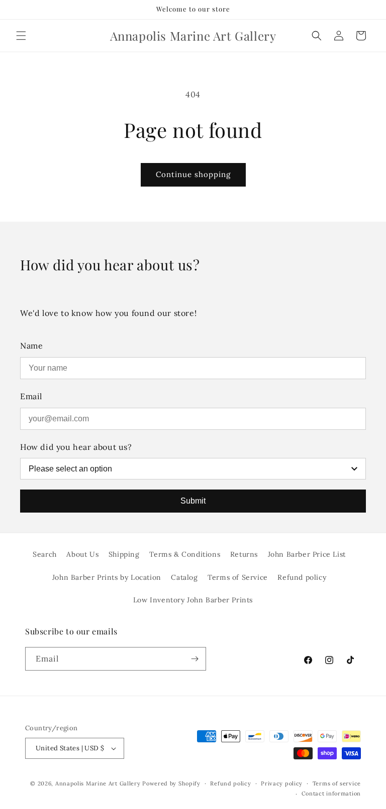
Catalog (184, 577)
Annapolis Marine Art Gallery (98, 783)
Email (31, 396)
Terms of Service (238, 577)
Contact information (331, 793)
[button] (21, 36)
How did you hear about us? (76, 447)
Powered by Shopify (171, 783)
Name (31, 346)
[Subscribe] (194, 659)
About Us (82, 554)
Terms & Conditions (184, 554)
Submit (193, 501)
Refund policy (301, 577)
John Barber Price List (307, 554)
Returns (244, 554)
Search (45, 554)
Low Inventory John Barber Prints (193, 599)
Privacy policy (282, 783)
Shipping (124, 554)
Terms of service (337, 783)
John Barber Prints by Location (106, 577)
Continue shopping (193, 174)
